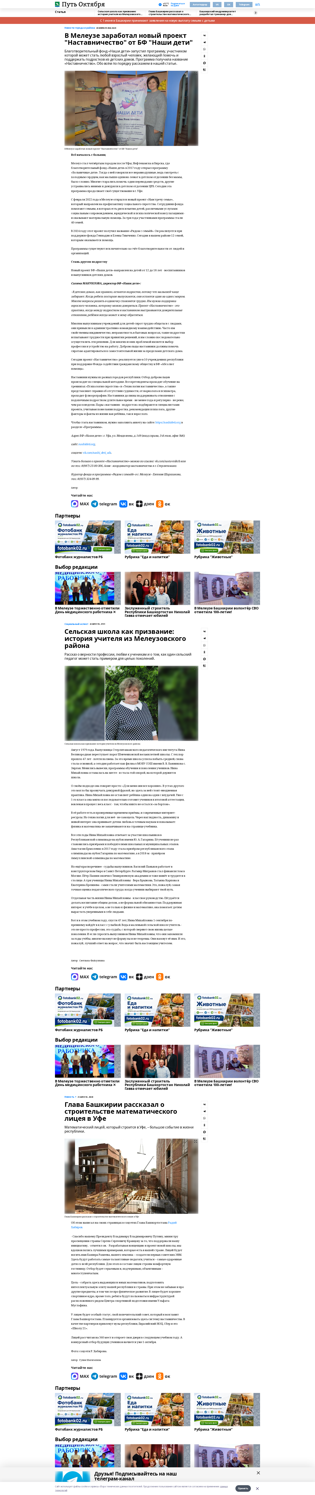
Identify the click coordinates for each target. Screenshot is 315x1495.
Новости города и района (79, 28)
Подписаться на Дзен (178, 5)
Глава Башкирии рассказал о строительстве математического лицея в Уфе (169, 13)
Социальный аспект (76, 624)
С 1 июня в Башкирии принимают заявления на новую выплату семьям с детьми (157, 20)
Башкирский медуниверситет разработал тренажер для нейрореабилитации (218, 13)
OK (228, 4)
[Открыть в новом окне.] (80, 504)
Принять (243, 1488)
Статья (60, 12)
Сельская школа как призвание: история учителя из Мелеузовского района (119, 13)
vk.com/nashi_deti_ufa (97, 452)
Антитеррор (200, 4)
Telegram (244, 4)
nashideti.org (86, 444)
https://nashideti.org (168, 422)
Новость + (70, 1097)
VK (217, 4)
